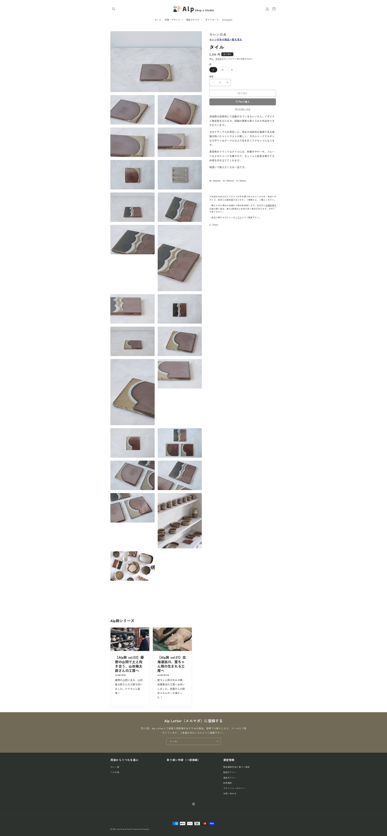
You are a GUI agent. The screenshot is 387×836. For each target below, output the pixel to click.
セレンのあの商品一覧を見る (225, 39)
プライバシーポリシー (234, 788)
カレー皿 (114, 766)
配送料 (218, 59)
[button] (113, 9)
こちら (238, 217)
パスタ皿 (114, 772)
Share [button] (215, 224)
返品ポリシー (230, 777)
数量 (211, 76)
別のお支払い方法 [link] (242, 109)
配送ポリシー (230, 772)
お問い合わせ (230, 793)
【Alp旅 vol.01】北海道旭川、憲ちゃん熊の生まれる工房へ (171, 664)
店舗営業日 (271, 205)
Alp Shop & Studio (124, 829)
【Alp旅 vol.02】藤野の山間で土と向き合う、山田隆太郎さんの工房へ (129, 664)
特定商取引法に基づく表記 (236, 766)
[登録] (217, 741)
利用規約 (227, 782)
